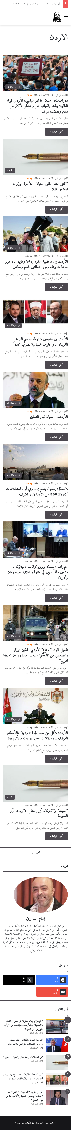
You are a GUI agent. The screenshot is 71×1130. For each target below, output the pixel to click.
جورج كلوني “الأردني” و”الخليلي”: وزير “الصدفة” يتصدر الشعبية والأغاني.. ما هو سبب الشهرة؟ (24, 1096)
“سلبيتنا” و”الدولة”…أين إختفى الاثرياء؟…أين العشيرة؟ (39, 813)
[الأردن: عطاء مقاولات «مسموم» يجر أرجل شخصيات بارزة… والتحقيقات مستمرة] (57, 1080)
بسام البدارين (59, 95)
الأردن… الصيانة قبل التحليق (49, 417)
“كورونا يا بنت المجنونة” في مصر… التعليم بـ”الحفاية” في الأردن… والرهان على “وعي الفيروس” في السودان (23, 1025)
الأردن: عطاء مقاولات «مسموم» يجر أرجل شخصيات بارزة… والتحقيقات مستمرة (23, 1076)
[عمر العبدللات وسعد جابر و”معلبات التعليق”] (57, 1062)
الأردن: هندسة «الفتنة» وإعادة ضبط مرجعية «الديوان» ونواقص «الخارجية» (25, 1041)
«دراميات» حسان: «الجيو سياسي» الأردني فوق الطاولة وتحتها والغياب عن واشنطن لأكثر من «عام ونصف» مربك (37, 106)
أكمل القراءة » (56, 131)
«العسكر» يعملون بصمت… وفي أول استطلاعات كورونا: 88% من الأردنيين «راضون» (37, 492)
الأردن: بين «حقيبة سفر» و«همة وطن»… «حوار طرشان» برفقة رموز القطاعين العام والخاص (36, 264)
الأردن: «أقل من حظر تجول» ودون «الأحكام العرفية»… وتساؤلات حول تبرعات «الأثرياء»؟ (37, 736)
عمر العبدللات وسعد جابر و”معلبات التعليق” (23, 1057)
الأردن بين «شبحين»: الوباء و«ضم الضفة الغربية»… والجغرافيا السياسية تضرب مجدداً (41, 342)
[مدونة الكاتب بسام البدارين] (57, 16)
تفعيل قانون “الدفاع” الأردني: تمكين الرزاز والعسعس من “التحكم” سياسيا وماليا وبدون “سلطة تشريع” (35, 655)
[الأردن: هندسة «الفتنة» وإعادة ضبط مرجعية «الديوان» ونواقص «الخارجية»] (57, 1045)
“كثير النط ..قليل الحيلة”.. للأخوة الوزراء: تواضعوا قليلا (40, 187)
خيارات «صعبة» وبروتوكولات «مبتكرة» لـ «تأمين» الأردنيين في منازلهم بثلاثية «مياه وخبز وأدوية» (38, 572)
